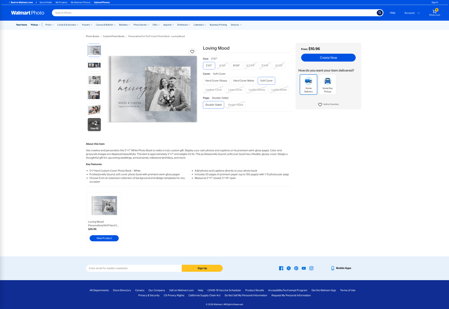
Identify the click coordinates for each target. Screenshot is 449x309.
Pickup (34, 24)
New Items (21, 24)
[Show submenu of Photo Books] (148, 24)
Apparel (167, 24)
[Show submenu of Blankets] (129, 24)
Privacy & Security (149, 295)
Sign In (435, 2)
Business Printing (218, 24)
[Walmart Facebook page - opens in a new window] (281, 268)
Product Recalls (254, 290)
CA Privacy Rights (174, 295)
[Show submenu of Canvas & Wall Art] (115, 24)
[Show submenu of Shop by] (241, 24)
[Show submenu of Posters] (92, 24)
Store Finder (46, 2)
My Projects (61, 2)
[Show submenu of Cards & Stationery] (78, 24)
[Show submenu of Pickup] (40, 24)
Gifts (155, 24)
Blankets (123, 24)
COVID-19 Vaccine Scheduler (224, 290)
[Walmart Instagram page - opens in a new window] (311, 268)
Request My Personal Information (291, 295)
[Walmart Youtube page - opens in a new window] (304, 268)
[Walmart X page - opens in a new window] (289, 268)
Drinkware (182, 24)
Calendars (199, 24)
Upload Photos (102, 2)
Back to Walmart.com (22, 2)
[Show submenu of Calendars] (205, 24)
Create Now (328, 58)
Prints (48, 24)
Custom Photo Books (114, 36)
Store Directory (122, 290)
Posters (86, 24)
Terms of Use (347, 290)
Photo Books (140, 24)
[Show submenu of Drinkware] (189, 24)
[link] (104, 217)
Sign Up (202, 268)
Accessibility (275, 290)
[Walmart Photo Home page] (27, 12)
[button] (328, 105)
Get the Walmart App (323, 290)
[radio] (94, 50)
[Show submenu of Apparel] (173, 24)
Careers (139, 290)
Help (392, 12)
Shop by (235, 24)
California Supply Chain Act (204, 295)
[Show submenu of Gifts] (159, 24)
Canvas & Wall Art (104, 24)
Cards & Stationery (66, 24)
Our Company (157, 290)
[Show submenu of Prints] (53, 24)
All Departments (99, 290)
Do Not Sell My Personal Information (246, 295)
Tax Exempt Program (295, 290)
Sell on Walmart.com (181, 290)
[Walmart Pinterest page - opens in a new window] (296, 268)
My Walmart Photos (81, 2)
